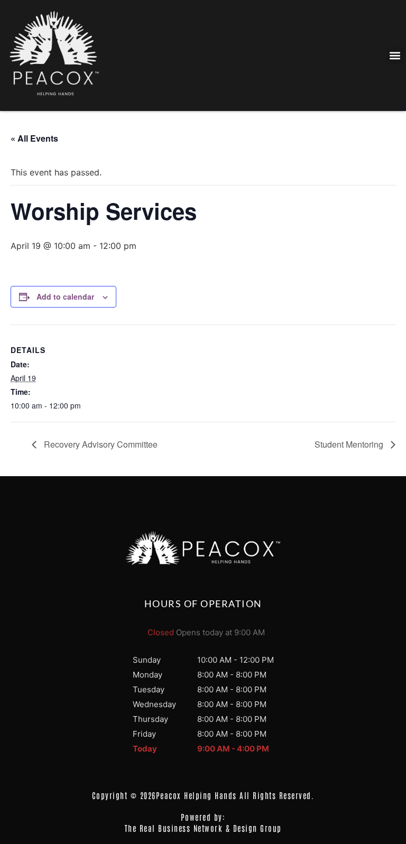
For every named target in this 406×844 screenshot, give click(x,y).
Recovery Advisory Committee (100, 444)
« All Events (34, 138)
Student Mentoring (350, 444)
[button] (394, 55)
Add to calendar (65, 296)
